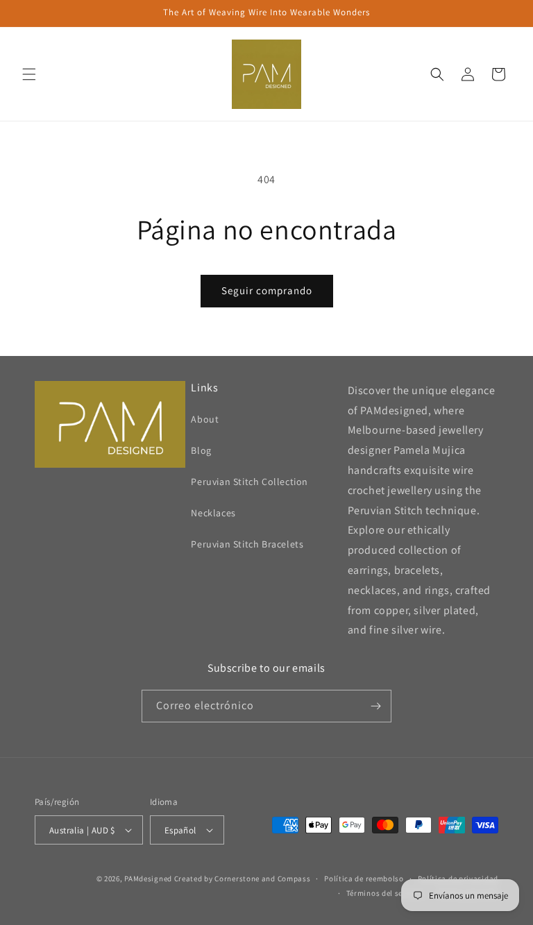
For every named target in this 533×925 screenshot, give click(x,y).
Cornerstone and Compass (262, 878)
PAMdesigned (148, 878)
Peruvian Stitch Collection (249, 481)
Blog (201, 450)
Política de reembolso (364, 878)
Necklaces (213, 513)
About (205, 419)
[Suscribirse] (375, 706)
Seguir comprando (266, 290)
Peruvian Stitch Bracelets (247, 544)
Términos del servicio (385, 893)
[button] (29, 74)
